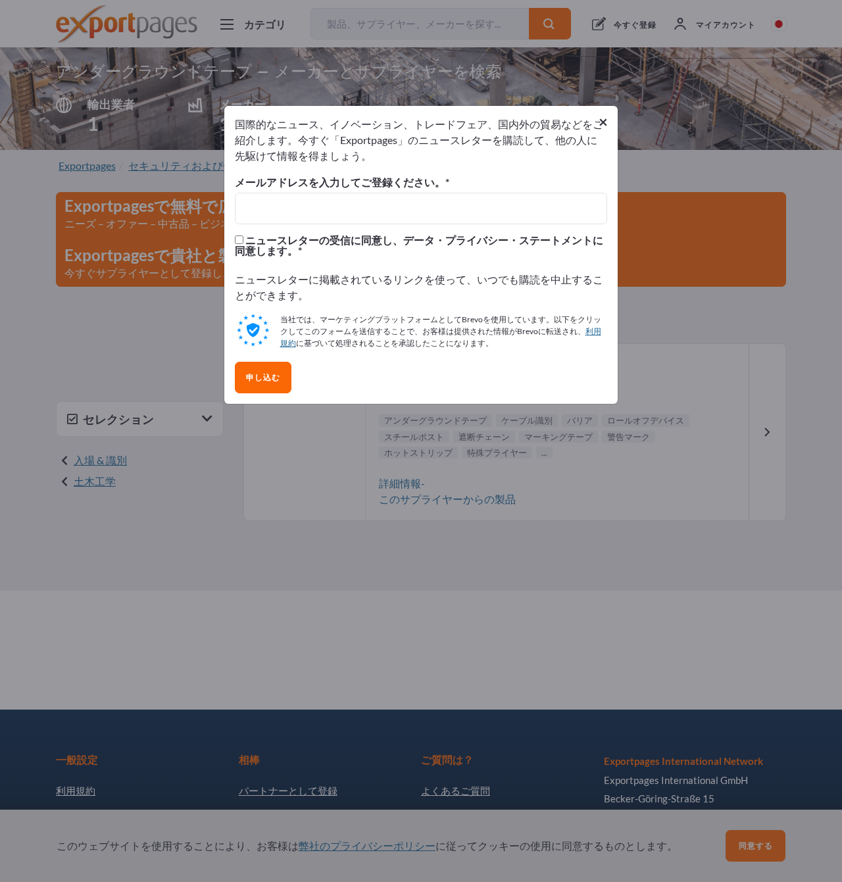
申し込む (263, 377)
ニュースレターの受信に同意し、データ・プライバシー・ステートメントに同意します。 (419, 245)
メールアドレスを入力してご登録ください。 (340, 182)
